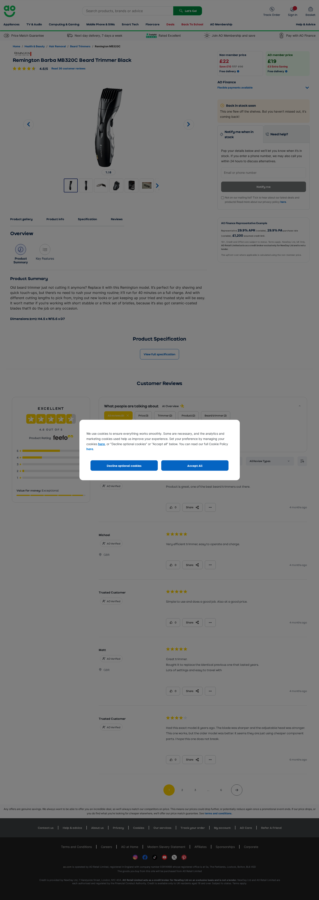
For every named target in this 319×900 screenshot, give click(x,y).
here (101, 444)
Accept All (194, 465)
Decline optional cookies (124, 465)
